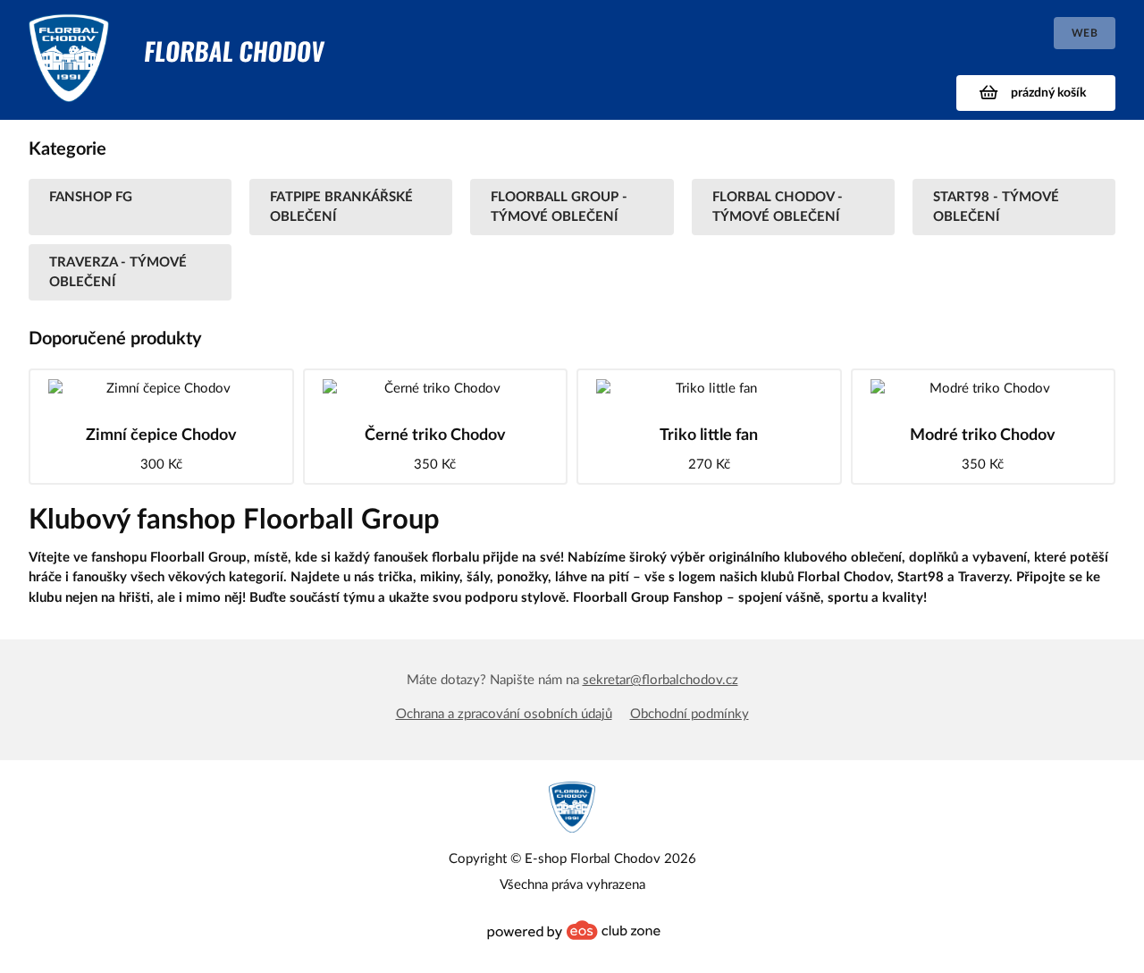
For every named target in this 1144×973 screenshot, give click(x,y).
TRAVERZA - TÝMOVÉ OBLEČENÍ (118, 272)
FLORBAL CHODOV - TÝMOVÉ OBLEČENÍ (777, 206)
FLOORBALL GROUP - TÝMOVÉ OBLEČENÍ (559, 206)
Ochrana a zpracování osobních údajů (504, 714)
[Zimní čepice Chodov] (161, 388)
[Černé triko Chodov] (436, 388)
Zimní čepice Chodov (161, 435)
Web (1085, 33)
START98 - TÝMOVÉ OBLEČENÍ (996, 206)
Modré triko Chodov (983, 435)
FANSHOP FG (90, 197)
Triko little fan (709, 435)
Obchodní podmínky (689, 714)
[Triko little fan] (709, 388)
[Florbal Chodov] (69, 33)
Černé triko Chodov (435, 435)
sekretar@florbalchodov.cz (660, 680)
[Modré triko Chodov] (984, 388)
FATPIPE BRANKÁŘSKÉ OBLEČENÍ (341, 206)
